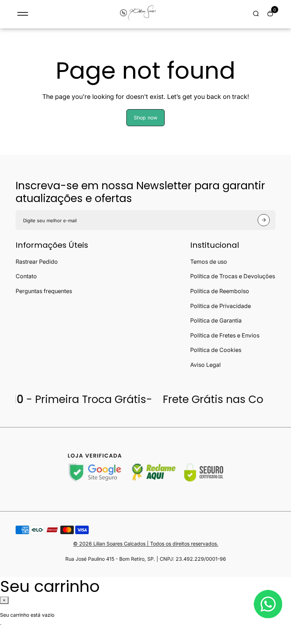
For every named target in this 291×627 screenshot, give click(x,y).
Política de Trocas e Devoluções (232, 276)
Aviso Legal (205, 364)
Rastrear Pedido (37, 261)
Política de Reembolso (219, 291)
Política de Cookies (215, 349)
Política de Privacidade (220, 305)
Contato (26, 276)
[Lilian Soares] (140, 19)
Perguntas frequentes (44, 291)
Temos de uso (208, 261)
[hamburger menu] (23, 13)
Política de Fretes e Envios (224, 335)
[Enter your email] (264, 220)
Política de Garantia (216, 320)
